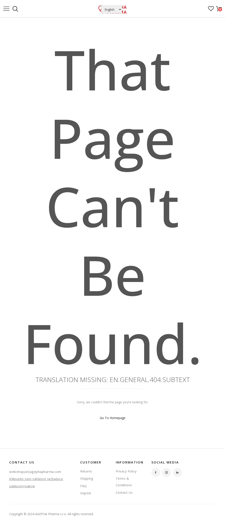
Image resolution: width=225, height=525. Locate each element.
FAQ (83, 486)
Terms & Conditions (124, 481)
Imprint (85, 493)
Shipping (86, 478)
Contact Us (124, 492)
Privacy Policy (126, 471)
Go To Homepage (112, 418)
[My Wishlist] (210, 10)
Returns (86, 471)
